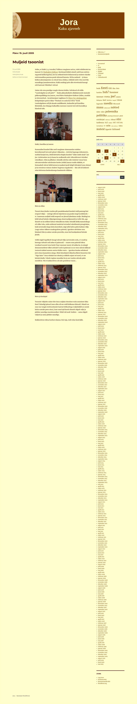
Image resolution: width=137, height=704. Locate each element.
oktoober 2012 (102, 498)
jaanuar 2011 (101, 539)
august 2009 (101, 564)
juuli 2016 (101, 416)
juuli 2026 (101, 189)
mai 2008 (100, 594)
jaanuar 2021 (101, 314)
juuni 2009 (101, 568)
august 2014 (101, 461)
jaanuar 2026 (102, 201)
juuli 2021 (101, 303)
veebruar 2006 (102, 646)
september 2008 (103, 586)
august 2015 (101, 437)
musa (21, 74)
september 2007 (103, 609)
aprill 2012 (101, 510)
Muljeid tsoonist (28, 62)
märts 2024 (101, 240)
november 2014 (102, 455)
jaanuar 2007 (102, 625)
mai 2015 (100, 443)
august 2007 (101, 611)
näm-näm (100, 112)
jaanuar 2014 (101, 474)
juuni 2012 (101, 506)
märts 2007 (101, 621)
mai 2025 (100, 213)
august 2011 (101, 525)
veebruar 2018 (102, 379)
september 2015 (102, 435)
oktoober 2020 (102, 320)
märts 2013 (101, 488)
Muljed (18, 72)
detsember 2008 (103, 580)
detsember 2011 (102, 517)
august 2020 (101, 324)
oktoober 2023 (102, 250)
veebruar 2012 (102, 514)
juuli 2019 (101, 349)
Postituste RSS (102, 679)
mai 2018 (100, 373)
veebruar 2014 (102, 473)
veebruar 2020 (102, 336)
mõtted (115, 107)
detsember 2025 (103, 203)
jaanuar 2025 (102, 220)
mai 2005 (100, 664)
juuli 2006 (101, 637)
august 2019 (101, 347)
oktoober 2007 (102, 607)
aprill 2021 (101, 308)
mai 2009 (101, 570)
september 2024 (103, 228)
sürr (118, 119)
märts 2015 (101, 447)
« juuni (102, 164)
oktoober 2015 (102, 433)
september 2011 (102, 523)
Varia (99, 75)
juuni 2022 (101, 281)
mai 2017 (100, 396)
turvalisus (99, 126)
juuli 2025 (101, 209)
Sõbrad (113, 119)
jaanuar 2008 (102, 601)
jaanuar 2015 (101, 451)
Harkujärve (16, 74)
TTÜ (114, 123)
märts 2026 (101, 197)
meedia (108, 103)
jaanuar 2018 (101, 381)
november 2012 (102, 496)
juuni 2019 (101, 351)
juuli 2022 (101, 279)
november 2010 (102, 543)
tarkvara (100, 123)
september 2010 (102, 547)
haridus (99, 92)
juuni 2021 (101, 304)
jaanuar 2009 (102, 578)
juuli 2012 (101, 504)
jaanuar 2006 (102, 648)
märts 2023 (101, 263)
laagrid (114, 100)
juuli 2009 (101, 566)
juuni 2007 (101, 615)
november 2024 (102, 224)
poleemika (111, 111)
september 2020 (103, 322)
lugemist (99, 104)
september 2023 (102, 252)
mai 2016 (100, 420)
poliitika (101, 115)
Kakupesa (99, 100)
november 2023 (102, 248)
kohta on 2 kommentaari (20, 77)
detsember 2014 (102, 453)
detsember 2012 (102, 494)
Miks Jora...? (101, 52)
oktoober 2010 (102, 545)
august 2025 (101, 207)
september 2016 (102, 412)
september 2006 (103, 633)
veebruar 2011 (102, 537)
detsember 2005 (103, 650)
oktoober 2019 (102, 344)
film (113, 88)
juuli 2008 (101, 590)
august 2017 (101, 390)
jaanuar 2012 (101, 516)
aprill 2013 (101, 486)
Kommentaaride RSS (104, 681)
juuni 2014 (101, 465)
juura (118, 97)
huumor (114, 92)
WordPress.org (102, 683)
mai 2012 (100, 508)
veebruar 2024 (102, 242)
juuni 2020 (101, 328)
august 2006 (101, 635)
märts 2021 (101, 310)
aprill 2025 (101, 215)
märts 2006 (101, 644)
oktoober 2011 (102, 521)
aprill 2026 (101, 195)
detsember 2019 (102, 340)
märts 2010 (101, 558)
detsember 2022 (103, 269)
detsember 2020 (103, 316)
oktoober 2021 (102, 297)
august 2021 (101, 301)
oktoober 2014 (102, 457)
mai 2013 (100, 484)
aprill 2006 (101, 643)
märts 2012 (101, 512)
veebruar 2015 (102, 449)
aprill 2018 (101, 375)
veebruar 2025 (102, 218)
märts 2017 (101, 400)
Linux (119, 100)
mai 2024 (100, 236)
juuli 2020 (101, 326)
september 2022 (103, 275)
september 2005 (103, 656)
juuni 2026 (101, 191)
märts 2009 (101, 574)
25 (98, 161)
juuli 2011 (100, 527)
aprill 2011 (101, 533)
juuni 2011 (101, 529)
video (121, 126)
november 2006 (102, 629)
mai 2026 (101, 193)
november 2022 (102, 271)
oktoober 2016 (102, 410)
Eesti (104, 88)
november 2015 (102, 431)
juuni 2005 (101, 662)
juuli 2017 (101, 392)
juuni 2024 (101, 234)
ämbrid (100, 129)
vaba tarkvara (114, 126)
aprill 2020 (101, 332)
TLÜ (106, 123)
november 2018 (102, 365)
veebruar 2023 (102, 265)
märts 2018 (101, 377)
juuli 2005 (101, 660)
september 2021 (102, 299)
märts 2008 (101, 598)
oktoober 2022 (102, 273)
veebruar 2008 (102, 600)
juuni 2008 (101, 592)
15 (114, 154)
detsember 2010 (102, 541)
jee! (113, 96)
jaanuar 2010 (101, 562)
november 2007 (102, 605)
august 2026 (101, 187)
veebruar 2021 (102, 312)
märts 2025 (101, 217)
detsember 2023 (102, 246)
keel (104, 100)
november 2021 (102, 295)
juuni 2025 (101, 211)
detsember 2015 (102, 430)
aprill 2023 (101, 261)
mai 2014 (100, 467)
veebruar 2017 (102, 402)
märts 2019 (101, 357)
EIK (110, 88)
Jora (14, 696)
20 (106, 158)
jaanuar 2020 (102, 338)
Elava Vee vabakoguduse (78, 98)
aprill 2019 (101, 355)
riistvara (107, 119)
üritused (116, 129)
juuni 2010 (101, 553)
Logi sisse (101, 677)
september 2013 (102, 482)
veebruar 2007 (102, 623)
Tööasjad (100, 73)
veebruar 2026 (102, 199)
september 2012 (102, 500)
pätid (121, 116)
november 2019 (102, 342)
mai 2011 (100, 531)
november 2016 (102, 408)
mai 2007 (100, 617)
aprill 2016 (101, 422)
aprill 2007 (101, 619)
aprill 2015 (101, 445)
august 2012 (101, 502)
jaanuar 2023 (102, 267)
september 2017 (102, 388)
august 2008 (101, 588)
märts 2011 (101, 535)
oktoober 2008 (102, 584)
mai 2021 (100, 306)
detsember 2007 (103, 603)
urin (108, 125)
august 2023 (101, 254)
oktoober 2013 (102, 480)
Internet (99, 97)
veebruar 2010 (102, 560)
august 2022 (101, 277)
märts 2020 (101, 334)
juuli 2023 (101, 256)
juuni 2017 (101, 394)
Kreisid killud (102, 69)
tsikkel (110, 122)
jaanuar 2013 (101, 492)
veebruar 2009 (102, 576)
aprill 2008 (101, 596)
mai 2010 (100, 555)
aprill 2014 (101, 469)
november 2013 (102, 478)
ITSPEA (107, 97)
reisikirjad (100, 120)
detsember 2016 (102, 406)
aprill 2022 (101, 285)
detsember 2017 (102, 383)
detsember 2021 (102, 293)
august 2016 (101, 414)
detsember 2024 (103, 222)
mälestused (107, 108)
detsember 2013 (102, 476)
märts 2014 (101, 471)
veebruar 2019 (102, 359)
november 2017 (102, 385)
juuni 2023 (101, 258)
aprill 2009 (101, 572)
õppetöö (108, 129)
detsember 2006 (103, 627)
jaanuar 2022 (102, 291)
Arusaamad (101, 63)
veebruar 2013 (102, 490)
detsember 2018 (102, 363)
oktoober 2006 (102, 631)
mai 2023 (100, 260)
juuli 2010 (101, 551)
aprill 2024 (101, 238)
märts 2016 (101, 424)
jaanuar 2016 (102, 428)
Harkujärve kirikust (51, 72)
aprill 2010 (101, 557)
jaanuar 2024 (102, 244)
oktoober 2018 (102, 367)
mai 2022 (100, 283)
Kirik (14, 72)
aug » (119, 164)
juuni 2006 (101, 639)
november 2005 (102, 652)
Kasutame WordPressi (23, 696)
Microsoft (116, 104)
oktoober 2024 (102, 226)
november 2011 (102, 519)
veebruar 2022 (102, 289)
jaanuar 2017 (101, 404)
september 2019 (102, 346)
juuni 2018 (101, 371)
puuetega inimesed (113, 116)
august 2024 (101, 230)
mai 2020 (100, 330)
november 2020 (102, 318)
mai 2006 (101, 641)
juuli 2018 (101, 369)
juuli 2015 (101, 439)
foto (117, 88)
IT (98, 65)
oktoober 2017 (102, 387)
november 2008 (102, 582)
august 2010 (101, 549)
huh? (106, 92)
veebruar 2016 (102, 426)
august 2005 (101, 658)
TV (104, 126)
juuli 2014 (101, 463)
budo (98, 88)
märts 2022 (101, 287)
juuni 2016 (101, 418)
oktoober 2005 (102, 654)
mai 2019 (100, 353)
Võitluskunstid (102, 77)
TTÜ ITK (119, 123)
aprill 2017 (101, 398)
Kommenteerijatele (103, 54)
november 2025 (102, 205)
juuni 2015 (101, 441)
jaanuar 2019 (102, 361)
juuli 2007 (101, 613)
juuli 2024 (101, 232)
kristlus (109, 100)
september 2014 (102, 459)
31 (122, 161)
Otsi (97, 174)
